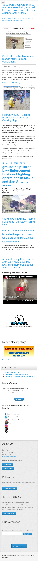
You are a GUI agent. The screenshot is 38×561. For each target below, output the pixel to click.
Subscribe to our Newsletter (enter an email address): (18, 530)
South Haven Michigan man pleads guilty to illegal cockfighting (18, 59)
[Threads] (6, 431)
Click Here (19, 399)
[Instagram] (6, 426)
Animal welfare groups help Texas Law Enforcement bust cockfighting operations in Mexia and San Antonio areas (17, 174)
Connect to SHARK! (10, 488)
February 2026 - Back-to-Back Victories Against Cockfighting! (16, 117)
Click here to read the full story (11, 83)
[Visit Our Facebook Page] (6, 414)
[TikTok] (6, 429)
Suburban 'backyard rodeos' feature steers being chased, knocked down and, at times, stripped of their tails (19, 8)
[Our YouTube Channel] (6, 420)
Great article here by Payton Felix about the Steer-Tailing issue (18, 222)
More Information (9, 513)
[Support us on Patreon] (6, 423)
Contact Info (8, 464)
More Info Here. (7, 360)
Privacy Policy (8, 468)
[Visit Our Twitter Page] (6, 417)
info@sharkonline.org (9, 456)
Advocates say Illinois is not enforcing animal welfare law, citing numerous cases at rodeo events (18, 263)
